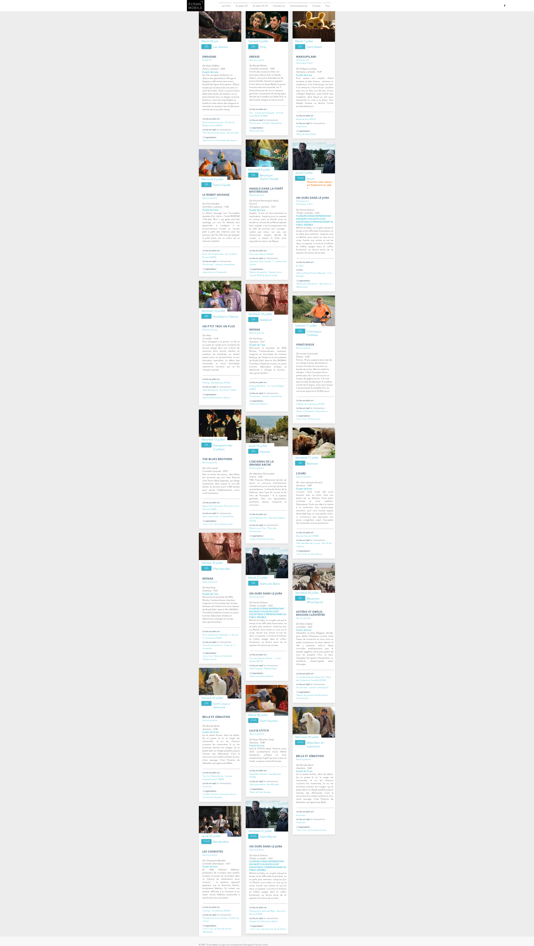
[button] (206, 46)
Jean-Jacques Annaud (310, 482)
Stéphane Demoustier (263, 473)
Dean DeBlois (212, 65)
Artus (208, 335)
